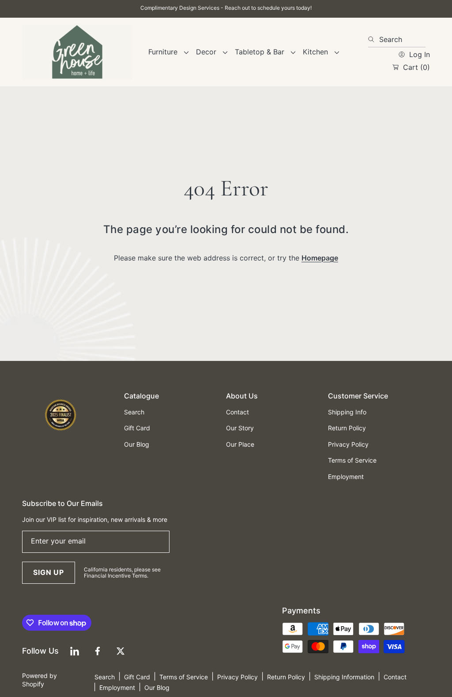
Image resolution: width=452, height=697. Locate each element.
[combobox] (397, 39)
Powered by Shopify (39, 680)
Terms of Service (183, 677)
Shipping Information (344, 677)
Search (104, 677)
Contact (395, 677)
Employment (117, 687)
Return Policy (286, 677)
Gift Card (137, 677)
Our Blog (157, 687)
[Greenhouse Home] (77, 52)
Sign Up (48, 572)
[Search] (373, 39)
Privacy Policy (237, 677)
